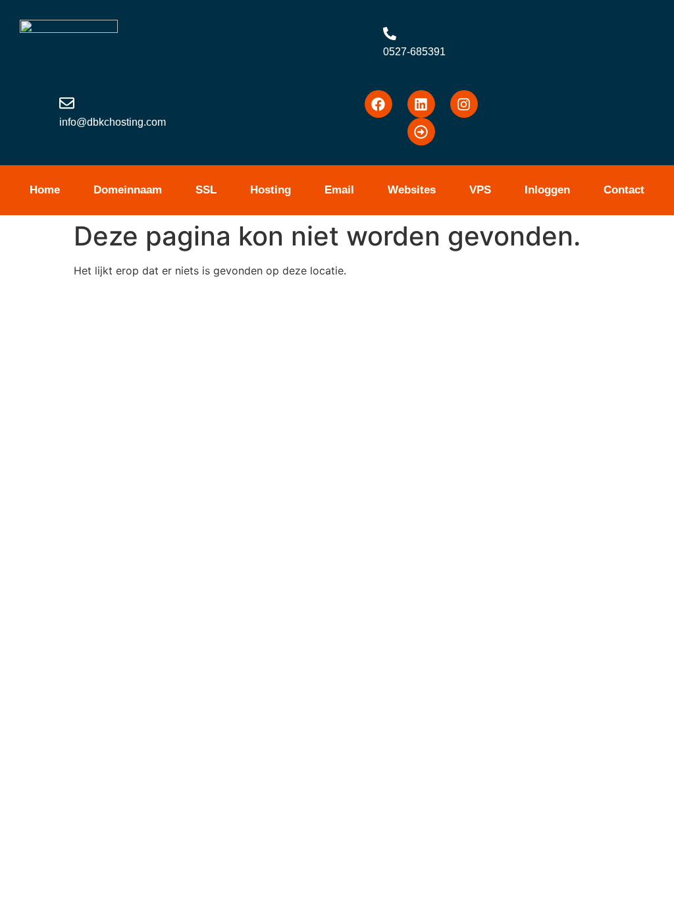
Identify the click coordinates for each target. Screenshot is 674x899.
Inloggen (547, 190)
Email (339, 190)
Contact (624, 190)
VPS (480, 190)
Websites (412, 190)
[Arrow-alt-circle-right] (421, 131)
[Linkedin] (421, 104)
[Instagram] (464, 104)
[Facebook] (378, 104)
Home (45, 190)
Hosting (270, 190)
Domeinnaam (127, 190)
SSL (206, 190)
